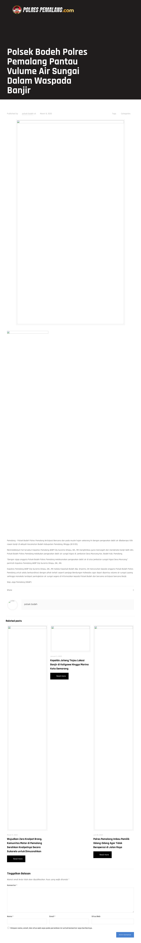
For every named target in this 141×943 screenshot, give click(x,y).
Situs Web (96, 916)
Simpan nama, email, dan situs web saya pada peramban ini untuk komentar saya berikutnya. (51, 928)
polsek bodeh (28, 113)
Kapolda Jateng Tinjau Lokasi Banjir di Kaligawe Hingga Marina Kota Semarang (69, 664)
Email (52, 916)
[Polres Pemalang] (43, 10)
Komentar (12, 885)
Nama (10, 916)
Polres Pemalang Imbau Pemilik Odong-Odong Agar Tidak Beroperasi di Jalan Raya (111, 843)
